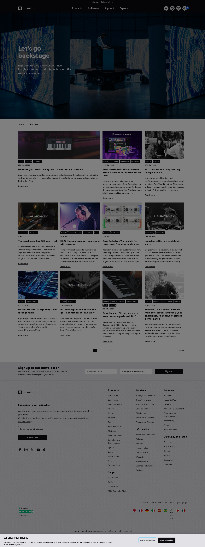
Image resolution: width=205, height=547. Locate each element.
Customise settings (147, 540)
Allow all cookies (166, 540)
